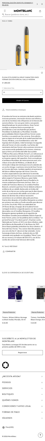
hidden (10, 21)
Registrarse (22, 352)
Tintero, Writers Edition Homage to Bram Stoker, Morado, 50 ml (14, 318)
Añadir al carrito (22, 100)
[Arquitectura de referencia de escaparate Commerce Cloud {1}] (22, 10)
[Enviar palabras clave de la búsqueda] (3, 15)
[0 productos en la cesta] (41, 13)
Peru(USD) (10, 427)
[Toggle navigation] (4, 10)
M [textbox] (4, 92)
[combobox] (22, 15)
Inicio (4, 21)
